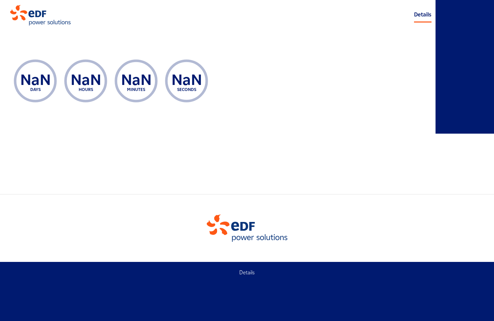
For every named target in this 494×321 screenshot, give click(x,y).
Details (422, 14)
